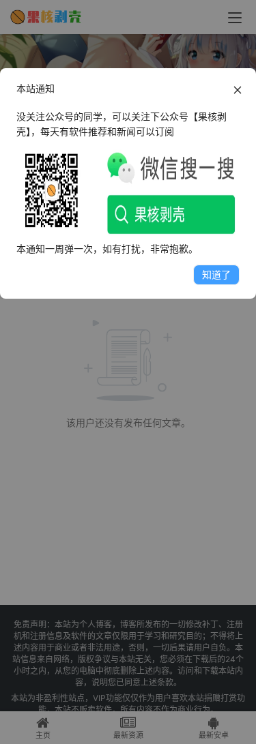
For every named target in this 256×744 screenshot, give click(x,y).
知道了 (216, 274)
